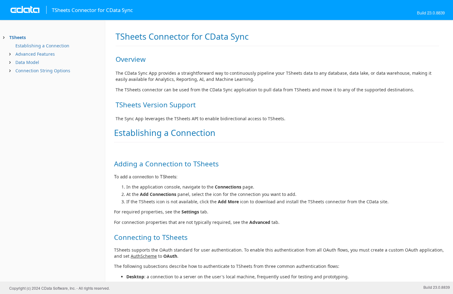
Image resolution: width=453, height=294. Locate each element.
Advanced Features (35, 54)
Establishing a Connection (42, 46)
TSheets (17, 37)
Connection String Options (42, 71)
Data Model (27, 62)
